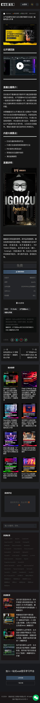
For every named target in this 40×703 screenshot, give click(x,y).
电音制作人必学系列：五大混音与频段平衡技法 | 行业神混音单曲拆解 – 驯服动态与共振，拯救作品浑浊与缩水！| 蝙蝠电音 (10, 394)
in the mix (15, 555)
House (7, 555)
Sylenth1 (7, 569)
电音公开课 (8, 312)
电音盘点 (7, 579)
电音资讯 (16, 579)
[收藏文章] (12, 340)
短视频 (7, 582)
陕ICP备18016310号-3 (20, 699)
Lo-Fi (32, 555)
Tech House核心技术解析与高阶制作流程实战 (10, 476)
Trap (14, 572)
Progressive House (9, 562)
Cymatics (25, 538)
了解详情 (20, 683)
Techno (29, 569)
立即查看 (20, 678)
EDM (6, 309)
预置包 (30, 582)
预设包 (7, 585)
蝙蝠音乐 (8, 327)
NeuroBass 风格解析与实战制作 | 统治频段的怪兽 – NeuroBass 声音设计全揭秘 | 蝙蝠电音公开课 (10, 424)
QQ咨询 (20, 303)
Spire (19, 565)
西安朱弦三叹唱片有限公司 (17, 696)
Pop (26, 558)
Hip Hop (16, 552)
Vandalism (22, 572)
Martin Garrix (8, 558)
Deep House (8, 542)
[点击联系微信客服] (36, 697)
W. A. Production (9, 575)
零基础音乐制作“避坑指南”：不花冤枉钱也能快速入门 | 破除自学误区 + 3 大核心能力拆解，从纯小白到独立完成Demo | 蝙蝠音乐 (26, 620)
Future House (28, 548)
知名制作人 (27, 579)
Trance (7, 572)
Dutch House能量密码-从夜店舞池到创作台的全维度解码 (29, 476)
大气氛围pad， (24, 309)
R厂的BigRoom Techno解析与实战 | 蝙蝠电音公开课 (29, 355)
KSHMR (25, 555)
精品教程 (16, 13)
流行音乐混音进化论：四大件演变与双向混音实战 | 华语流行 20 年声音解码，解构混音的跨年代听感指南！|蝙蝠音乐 (26, 605)
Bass (17, 538)
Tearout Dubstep (18, 569)
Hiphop (25, 552)
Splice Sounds (28, 565)
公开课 (20, 575)
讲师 (14, 582)
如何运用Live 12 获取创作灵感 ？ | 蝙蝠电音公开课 (10, 355)
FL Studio (14, 309)
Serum (21, 562)
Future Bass (18, 548)
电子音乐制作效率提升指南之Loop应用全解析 (29, 450)
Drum (17, 542)
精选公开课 (24, 13)
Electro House (16, 545)
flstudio (27, 545)
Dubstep (26, 542)
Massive (18, 558)
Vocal (31, 572)
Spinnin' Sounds (9, 565)
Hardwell (7, 552)
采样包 (22, 582)
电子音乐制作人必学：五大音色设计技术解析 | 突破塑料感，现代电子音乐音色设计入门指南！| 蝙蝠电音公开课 (26, 650)
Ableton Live (8, 538)
